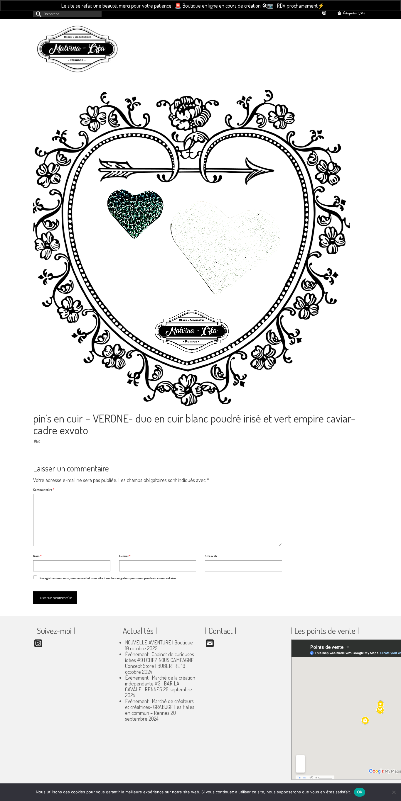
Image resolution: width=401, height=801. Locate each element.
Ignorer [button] (332, 5)
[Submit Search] (37, 13)
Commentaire (43, 490)
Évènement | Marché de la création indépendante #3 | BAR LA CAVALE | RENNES (160, 683)
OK (360, 792)
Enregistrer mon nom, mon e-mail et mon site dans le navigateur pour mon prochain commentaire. (108, 578)
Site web (211, 556)
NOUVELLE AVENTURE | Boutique (159, 642)
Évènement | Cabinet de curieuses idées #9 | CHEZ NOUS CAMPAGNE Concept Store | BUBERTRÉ (159, 660)
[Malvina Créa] (86, 50)
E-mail (125, 556)
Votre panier (354, 14)
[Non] (394, 792)
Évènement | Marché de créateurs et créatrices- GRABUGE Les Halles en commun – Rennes (159, 707)
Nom (37, 556)
